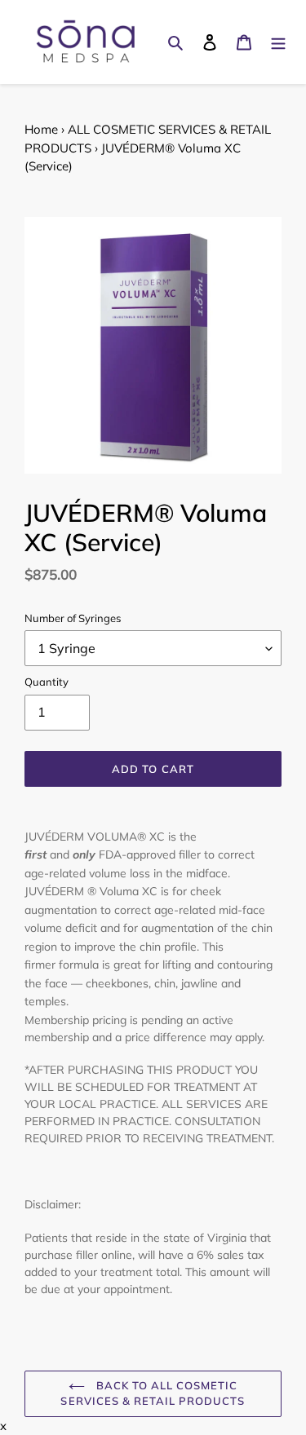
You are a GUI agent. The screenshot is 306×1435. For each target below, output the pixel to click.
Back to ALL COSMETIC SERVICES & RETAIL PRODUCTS (152, 1393)
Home (41, 129)
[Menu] (278, 42)
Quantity (46, 681)
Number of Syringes (72, 618)
